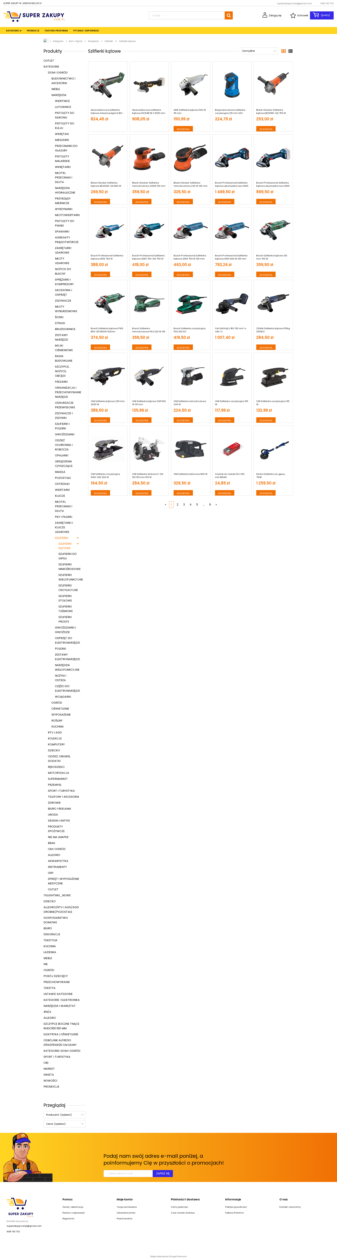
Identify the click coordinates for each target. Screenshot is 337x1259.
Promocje (51, 1087)
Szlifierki (61, 538)
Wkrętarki (63, 167)
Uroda (53, 815)
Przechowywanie (57, 982)
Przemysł (54, 785)
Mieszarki (62, 140)
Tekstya (49, 988)
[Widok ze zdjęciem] (283, 51)
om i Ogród (56, 849)
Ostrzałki (62, 484)
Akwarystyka (58, 861)
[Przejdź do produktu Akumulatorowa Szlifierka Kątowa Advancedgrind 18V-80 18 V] (108, 85)
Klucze (60, 496)
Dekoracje (52, 934)
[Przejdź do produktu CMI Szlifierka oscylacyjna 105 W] (232, 376)
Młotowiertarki (67, 215)
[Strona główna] (34, 16)
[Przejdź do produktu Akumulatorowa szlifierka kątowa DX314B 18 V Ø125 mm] (149, 85)
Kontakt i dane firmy (290, 1206)
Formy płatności (179, 1206)
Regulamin (68, 1218)
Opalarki (61, 455)
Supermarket (58, 779)
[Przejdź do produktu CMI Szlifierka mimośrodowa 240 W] (191, 376)
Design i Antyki (59, 821)
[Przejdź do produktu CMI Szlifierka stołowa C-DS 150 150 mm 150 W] (149, 449)
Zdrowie (54, 803)
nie (46, 964)
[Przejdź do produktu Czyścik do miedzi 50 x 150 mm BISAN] (232, 449)
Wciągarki (63, 697)
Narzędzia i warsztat (60, 1006)
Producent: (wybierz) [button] (59, 1115)
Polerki (60, 649)
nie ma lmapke (58, 837)
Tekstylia (50, 940)
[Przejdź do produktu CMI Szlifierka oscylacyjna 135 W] (273, 376)
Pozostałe (63, 478)
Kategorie (51, 67)
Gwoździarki (64, 434)
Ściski (59, 317)
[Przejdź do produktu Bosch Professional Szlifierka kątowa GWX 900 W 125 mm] (232, 231)
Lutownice (63, 107)
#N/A (47, 1012)
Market (49, 1069)
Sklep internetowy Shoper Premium (168, 1256)
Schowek (302, 15)
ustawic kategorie (58, 994)
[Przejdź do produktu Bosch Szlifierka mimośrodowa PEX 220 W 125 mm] (149, 304)
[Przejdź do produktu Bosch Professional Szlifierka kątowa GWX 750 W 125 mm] (191, 231)
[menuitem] (12, 31)
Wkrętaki (62, 134)
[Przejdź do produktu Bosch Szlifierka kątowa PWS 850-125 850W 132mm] (108, 304)
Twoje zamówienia (127, 1206)
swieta (49, 1075)
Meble (55, 89)
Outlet (49, 61)
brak (51, 843)
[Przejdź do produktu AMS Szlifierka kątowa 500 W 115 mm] (191, 85)
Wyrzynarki (63, 209)
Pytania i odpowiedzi (73, 1212)
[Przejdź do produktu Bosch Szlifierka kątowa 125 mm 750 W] (273, 231)
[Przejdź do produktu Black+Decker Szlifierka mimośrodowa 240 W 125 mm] (191, 158)
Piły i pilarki (63, 517)
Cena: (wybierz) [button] (56, 1124)
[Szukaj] (229, 15)
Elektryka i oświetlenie (61, 1034)
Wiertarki (62, 490)
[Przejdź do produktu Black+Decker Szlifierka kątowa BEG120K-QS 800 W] (108, 158)
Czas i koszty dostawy (183, 1212)
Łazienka (50, 952)
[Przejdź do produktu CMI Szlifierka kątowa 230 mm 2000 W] (108, 376)
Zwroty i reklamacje (72, 1206)
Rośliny (56, 721)
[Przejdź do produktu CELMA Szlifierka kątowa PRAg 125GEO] (273, 304)
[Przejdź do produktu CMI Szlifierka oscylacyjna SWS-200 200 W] (108, 449)
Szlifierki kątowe (65, 546)
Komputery (56, 744)
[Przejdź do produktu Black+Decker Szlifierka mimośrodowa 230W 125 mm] (149, 158)
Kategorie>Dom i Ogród (62, 1051)
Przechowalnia (124, 1218)
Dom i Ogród (58, 73)
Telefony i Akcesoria (63, 797)
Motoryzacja (58, 773)
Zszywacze (63, 301)
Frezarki (61, 382)
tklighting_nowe (57, 895)
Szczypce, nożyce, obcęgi (62, 371)
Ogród (56, 703)
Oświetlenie (60, 709)
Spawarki (62, 232)
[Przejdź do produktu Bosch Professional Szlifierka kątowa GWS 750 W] (108, 231)
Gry (51, 873)
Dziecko (54, 750)
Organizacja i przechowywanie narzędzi (68, 392)
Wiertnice (62, 101)
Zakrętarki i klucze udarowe (64, 527)
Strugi (60, 323)
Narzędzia (58, 95)
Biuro (48, 928)
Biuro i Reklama (59, 809)
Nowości (50, 1081)
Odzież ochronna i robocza (63, 444)
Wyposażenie (61, 715)
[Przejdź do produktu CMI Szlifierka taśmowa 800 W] (191, 449)
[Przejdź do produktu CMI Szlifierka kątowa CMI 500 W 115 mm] (149, 376)
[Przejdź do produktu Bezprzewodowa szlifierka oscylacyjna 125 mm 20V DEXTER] (232, 85)
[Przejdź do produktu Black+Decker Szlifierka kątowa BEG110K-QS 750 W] (273, 85)
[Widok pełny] (290, 51)
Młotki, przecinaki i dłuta (63, 177)
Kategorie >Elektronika (62, 1000)
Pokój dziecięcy (56, 976)
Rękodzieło (56, 767)
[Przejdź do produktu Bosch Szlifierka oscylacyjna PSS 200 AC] (191, 304)
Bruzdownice (65, 329)
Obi (46, 1063)
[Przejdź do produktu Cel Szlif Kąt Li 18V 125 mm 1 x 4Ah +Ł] (232, 304)
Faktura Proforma (234, 1212)
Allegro (54, 855)
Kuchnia (57, 727)
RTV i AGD (55, 732)
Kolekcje (55, 738)
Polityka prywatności (236, 1206)
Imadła (60, 472)
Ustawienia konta (126, 1212)
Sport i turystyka (61, 791)
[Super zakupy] (20, 1207)
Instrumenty (57, 867)
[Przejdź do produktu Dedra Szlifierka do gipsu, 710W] (273, 449)
